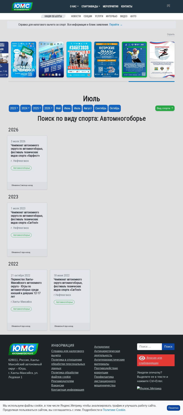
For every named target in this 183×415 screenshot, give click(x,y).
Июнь (67, 108)
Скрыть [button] (171, 34)
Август (88, 108)
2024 (24, 108)
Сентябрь (100, 108)
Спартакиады (89, 6)
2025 (36, 108)
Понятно (174, 407)
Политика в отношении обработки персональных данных (68, 364)
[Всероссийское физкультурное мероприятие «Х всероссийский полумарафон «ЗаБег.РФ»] (79, 59)
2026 (47, 108)
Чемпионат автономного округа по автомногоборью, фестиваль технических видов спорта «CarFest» (27, 217)
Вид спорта (164, 108)
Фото (133, 16)
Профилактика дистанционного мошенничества (105, 381)
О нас (73, 6)
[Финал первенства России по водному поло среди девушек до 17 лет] (51, 59)
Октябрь (114, 108)
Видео (123, 16)
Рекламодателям (62, 381)
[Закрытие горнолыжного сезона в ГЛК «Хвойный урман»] (23, 59)
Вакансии (57, 385)
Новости (76, 16)
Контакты (126, 6)
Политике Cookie (114, 409)
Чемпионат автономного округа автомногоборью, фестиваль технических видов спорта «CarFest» (68, 284)
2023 (13, 108)
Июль (77, 108)
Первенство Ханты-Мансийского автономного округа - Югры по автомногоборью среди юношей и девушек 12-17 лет (26, 288)
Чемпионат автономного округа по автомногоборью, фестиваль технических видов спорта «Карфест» (27, 150)
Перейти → (116, 24)
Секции (88, 16)
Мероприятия (110, 6)
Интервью (111, 16)
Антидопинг (102, 346)
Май (58, 108)
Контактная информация (67, 389)
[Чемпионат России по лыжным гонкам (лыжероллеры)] (134, 59)
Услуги (99, 16)
